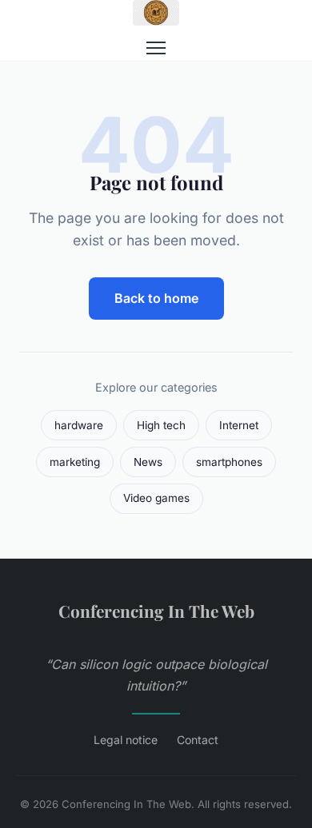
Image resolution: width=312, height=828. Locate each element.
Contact (197, 739)
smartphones (229, 462)
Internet (238, 425)
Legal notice (126, 739)
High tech (161, 425)
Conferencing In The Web (156, 610)
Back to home (156, 298)
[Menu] (156, 48)
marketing (75, 462)
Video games (156, 498)
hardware (78, 425)
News (148, 462)
